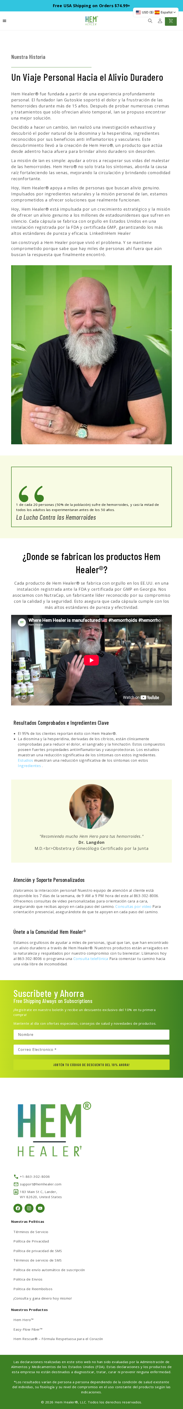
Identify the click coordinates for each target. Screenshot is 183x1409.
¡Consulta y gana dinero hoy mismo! (42, 1298)
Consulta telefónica (91, 958)
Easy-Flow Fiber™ (28, 1329)
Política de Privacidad (31, 1241)
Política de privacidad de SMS (37, 1251)
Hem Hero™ (23, 1319)
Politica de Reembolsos (32, 1289)
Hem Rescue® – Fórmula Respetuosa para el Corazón (58, 1338)
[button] (150, 21)
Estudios (26, 760)
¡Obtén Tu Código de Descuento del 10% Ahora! (91, 1065)
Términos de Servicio (30, 1231)
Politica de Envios (28, 1279)
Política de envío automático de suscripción (49, 1270)
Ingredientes (30, 765)
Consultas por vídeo (133, 906)
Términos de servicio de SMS (37, 1260)
